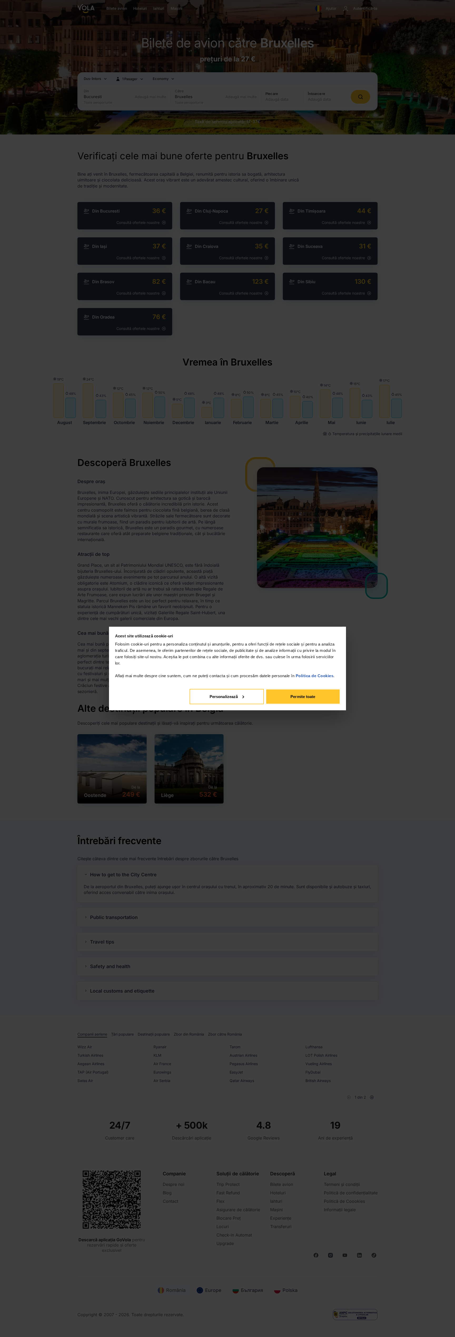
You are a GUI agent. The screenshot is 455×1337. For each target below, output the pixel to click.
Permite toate (302, 696)
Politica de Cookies (315, 676)
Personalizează (224, 696)
